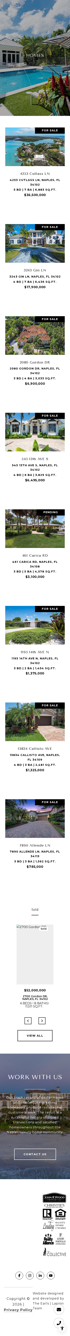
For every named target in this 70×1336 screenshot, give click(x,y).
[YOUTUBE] (51, 1275)
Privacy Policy (18, 1310)
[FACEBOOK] (19, 1275)
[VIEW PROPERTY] (35, 208)
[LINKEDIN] (40, 1275)
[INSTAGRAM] (30, 1275)
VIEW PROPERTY (35, 211)
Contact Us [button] (35, 1154)
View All (35, 1035)
